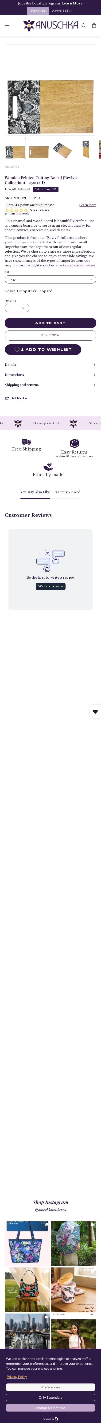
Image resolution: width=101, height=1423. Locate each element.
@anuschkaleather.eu (50, 1210)
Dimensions (14, 375)
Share (19, 398)
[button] (84, 25)
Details (10, 365)
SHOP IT (27, 1243)
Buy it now (50, 335)
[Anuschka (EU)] (50, 25)
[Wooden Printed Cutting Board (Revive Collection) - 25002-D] (15, 148)
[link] (27, 1243)
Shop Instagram (50, 1202)
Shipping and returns (22, 385)
